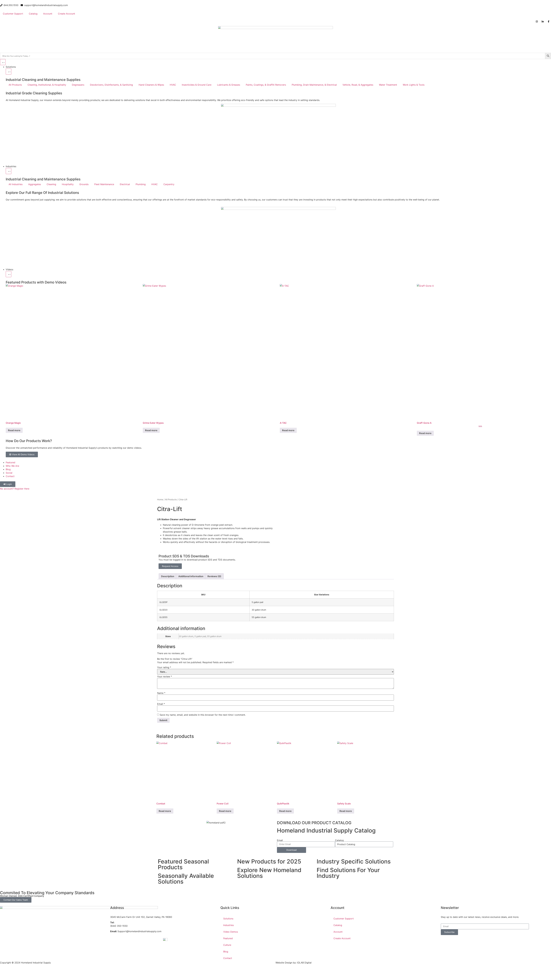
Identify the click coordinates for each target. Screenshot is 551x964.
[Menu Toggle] (3, 62)
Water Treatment (388, 84)
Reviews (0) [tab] (214, 576)
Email (161, 704)
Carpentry (168, 184)
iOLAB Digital (304, 962)
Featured (228, 938)
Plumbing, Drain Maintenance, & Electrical (314, 84)
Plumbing (141, 184)
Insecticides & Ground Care (196, 84)
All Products (15, 84)
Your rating (164, 667)
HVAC (173, 84)
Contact (227, 958)
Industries (228, 925)
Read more (14, 430)
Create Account (66, 13)
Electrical (125, 184)
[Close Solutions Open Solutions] (8, 72)
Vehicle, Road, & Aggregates (358, 84)
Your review (164, 676)
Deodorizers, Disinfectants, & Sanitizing (111, 84)
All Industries (16, 184)
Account (47, 13)
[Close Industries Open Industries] (8, 171)
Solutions (228, 918)
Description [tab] (167, 576)
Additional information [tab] (190, 576)
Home (160, 499)
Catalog (33, 13)
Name (161, 693)
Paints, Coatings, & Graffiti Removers (266, 84)
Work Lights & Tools (413, 84)
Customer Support (13, 13)
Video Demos (230, 931)
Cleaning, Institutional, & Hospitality (47, 84)
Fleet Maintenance (104, 184)
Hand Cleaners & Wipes (151, 84)
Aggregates (34, 184)
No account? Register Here (14, 488)
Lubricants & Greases (228, 84)
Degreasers (78, 84)
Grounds (84, 184)
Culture (227, 944)
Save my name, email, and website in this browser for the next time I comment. (203, 715)
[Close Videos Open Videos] (8, 274)
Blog (225, 951)
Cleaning (51, 184)
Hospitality (68, 184)
